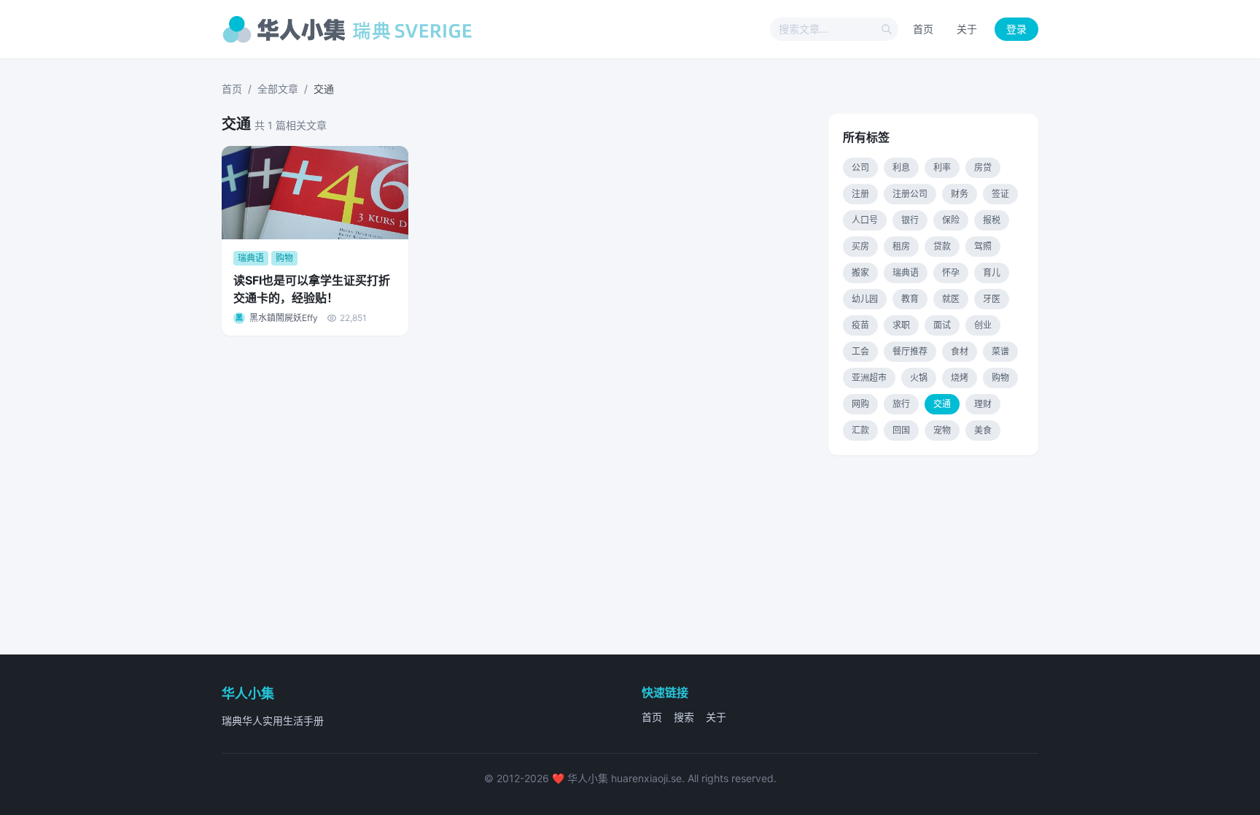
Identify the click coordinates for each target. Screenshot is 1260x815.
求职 (901, 325)
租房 (901, 246)
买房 (860, 246)
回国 (901, 430)
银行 (910, 220)
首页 (923, 29)
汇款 (860, 430)
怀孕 (951, 272)
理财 (983, 403)
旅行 (901, 403)
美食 (983, 430)
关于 (967, 29)
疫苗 (860, 325)
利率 (942, 167)
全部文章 (277, 88)
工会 (860, 351)
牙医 (991, 298)
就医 (951, 298)
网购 (860, 403)
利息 (901, 167)
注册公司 (910, 193)
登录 (1016, 29)
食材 (959, 351)
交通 (942, 403)
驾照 (983, 246)
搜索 (684, 717)
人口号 (865, 220)
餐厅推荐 (910, 351)
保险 (951, 220)
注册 (860, 193)
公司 (860, 167)
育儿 (991, 272)
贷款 (942, 246)
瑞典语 (905, 272)
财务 (959, 193)
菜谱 (1000, 351)
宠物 (942, 430)
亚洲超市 (869, 377)
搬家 (860, 272)
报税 (991, 220)
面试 (942, 325)
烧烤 (959, 377)
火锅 (919, 377)
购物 (1000, 377)
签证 (1000, 193)
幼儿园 (865, 298)
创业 (983, 325)
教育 (910, 298)
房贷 (983, 167)
